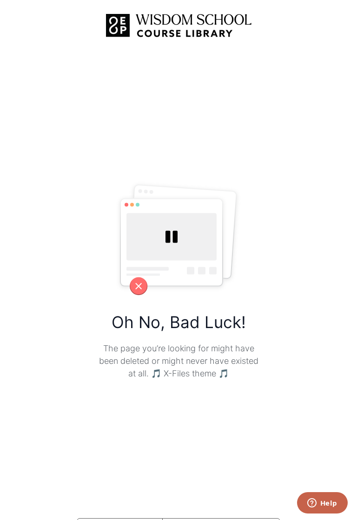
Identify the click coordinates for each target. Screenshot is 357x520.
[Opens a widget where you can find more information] (322, 503)
